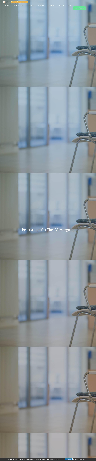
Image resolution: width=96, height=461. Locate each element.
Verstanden (68, 459)
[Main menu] (92, 2)
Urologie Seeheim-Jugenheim (16, 2)
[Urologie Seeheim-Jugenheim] (4, 2)
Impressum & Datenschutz (79, 459)
